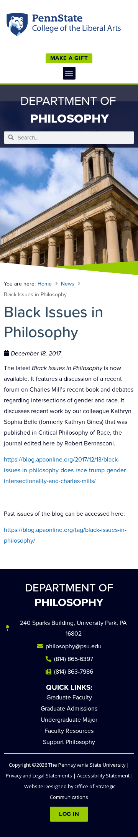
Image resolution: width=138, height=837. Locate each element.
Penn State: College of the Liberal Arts (75, 26)
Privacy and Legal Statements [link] (39, 775)
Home (45, 284)
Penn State (18, 26)
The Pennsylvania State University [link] (86, 764)
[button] (69, 73)
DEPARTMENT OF (69, 595)
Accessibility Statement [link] (103, 775)
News (67, 284)
